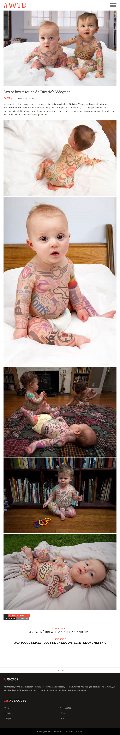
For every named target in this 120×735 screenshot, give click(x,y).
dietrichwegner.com (18, 615)
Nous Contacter (66, 707)
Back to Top (58, 670)
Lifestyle (7, 718)
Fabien (8, 98)
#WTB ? (7, 707)
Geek (62, 718)
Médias (63, 713)
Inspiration (23, 618)
